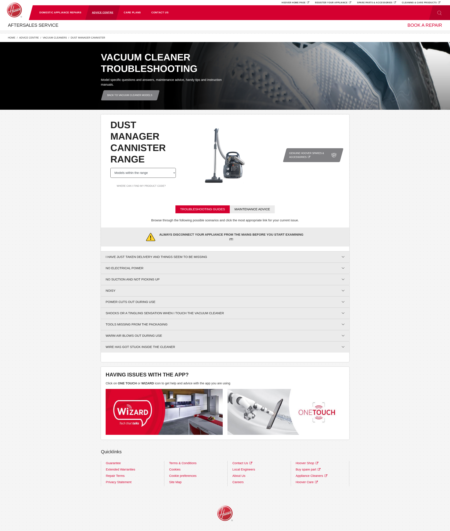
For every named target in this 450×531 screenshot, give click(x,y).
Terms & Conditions (183, 463)
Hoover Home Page (294, 2)
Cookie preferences (183, 476)
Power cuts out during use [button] (130, 302)
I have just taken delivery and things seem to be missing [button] (156, 257)
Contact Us (240, 463)
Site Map (175, 482)
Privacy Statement (118, 482)
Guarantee (113, 463)
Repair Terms (115, 476)
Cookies (175, 469)
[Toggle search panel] (439, 12)
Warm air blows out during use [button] (134, 335)
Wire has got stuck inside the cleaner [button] (140, 347)
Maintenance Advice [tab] (252, 209)
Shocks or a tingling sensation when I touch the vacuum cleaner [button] (165, 313)
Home (11, 37)
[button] (60, 12)
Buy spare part (306, 469)
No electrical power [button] (124, 268)
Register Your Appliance (331, 2)
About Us (238, 476)
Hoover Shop (305, 463)
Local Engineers (243, 469)
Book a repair (424, 25)
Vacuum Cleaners (55, 37)
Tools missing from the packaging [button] (137, 324)
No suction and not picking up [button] (133, 279)
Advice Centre (29, 37)
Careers (238, 482)
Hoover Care (305, 482)
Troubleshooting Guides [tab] (202, 209)
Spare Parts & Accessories (375, 2)
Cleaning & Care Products (419, 2)
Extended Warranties (120, 469)
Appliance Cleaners (310, 476)
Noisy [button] (110, 290)
